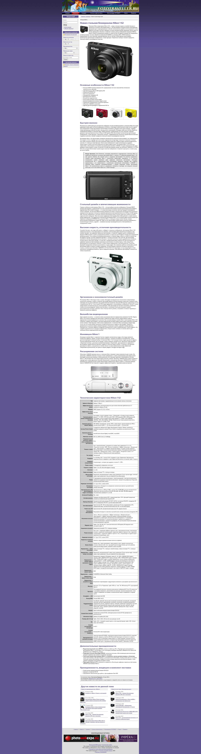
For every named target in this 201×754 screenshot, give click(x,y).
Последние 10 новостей (71, 34)
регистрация (67, 27)
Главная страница (85, 16)
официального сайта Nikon (95, 678)
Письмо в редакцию (100, 752)
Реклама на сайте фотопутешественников (101, 749)
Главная (76, 729)
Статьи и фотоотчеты (97, 729)
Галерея (88, 729)
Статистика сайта (107, 744)
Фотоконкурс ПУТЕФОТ (110, 729)
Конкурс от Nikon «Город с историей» (95, 693)
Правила (125, 729)
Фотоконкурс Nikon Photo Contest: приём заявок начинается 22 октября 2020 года (93, 701)
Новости (82, 729)
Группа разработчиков (105, 750)
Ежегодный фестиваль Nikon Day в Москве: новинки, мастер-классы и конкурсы (92, 722)
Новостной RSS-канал (95, 744)
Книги (119, 729)
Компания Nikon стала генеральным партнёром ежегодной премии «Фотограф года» (92, 708)
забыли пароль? (68, 28)
